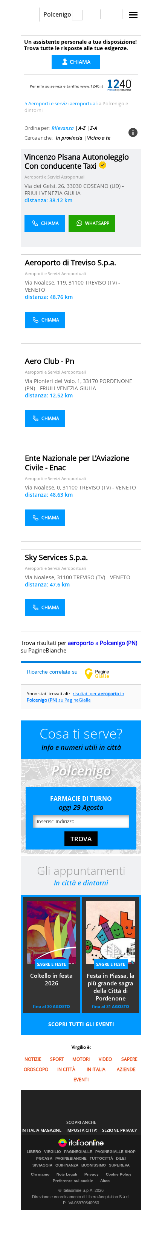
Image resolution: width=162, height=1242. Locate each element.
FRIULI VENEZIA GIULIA (52, 193)
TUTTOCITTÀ (101, 1158)
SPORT (57, 1059)
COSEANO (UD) (102, 185)
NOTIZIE (32, 1059)
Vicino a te (98, 137)
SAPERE (129, 1059)
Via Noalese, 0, (44, 487)
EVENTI (81, 1079)
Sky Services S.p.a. (56, 557)
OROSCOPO (36, 1069)
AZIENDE (126, 1069)
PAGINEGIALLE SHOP (115, 1152)
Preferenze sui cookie (73, 1181)
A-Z (82, 128)
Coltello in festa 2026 (51, 979)
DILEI (121, 1158)
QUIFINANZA (66, 1165)
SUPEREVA (119, 1165)
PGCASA (44, 1158)
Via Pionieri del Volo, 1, (54, 381)
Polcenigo (57, 14)
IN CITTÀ (66, 1069)
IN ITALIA (96, 1069)
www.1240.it (91, 86)
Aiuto (105, 1181)
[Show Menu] (133, 15)
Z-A (93, 128)
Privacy (91, 1174)
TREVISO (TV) (101, 282)
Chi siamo (40, 1174)
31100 (76, 282)
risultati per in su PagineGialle (75, 696)
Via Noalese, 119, (47, 282)
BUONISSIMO (93, 1165)
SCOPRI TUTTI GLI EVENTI (81, 1024)
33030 (74, 185)
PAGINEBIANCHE (71, 1158)
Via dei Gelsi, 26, (45, 185)
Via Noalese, (41, 577)
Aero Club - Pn (49, 361)
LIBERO (34, 1152)
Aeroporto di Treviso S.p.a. (70, 262)
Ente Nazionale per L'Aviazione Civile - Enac (77, 462)
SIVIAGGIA (42, 1165)
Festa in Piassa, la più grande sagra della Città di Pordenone (110, 987)
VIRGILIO (52, 1152)
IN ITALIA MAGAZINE (41, 1130)
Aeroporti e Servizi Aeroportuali (55, 177)
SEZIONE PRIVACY (119, 1130)
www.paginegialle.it (102, 673)
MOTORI (81, 1059)
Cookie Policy (118, 1174)
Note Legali (67, 1174)
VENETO (35, 289)
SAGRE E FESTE (51, 964)
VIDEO (105, 1059)
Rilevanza (63, 128)
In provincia (69, 137)
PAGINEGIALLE (78, 1152)
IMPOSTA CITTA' (81, 1130)
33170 (90, 381)
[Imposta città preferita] (30, 15)
